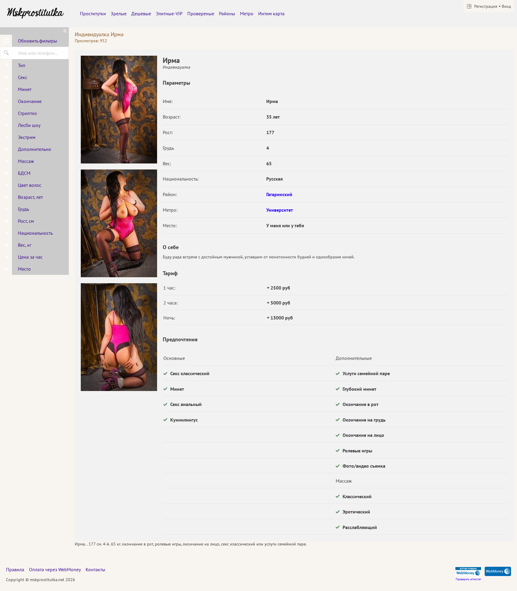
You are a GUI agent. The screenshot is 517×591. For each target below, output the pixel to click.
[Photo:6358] (119, 337)
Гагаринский (279, 194)
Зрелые (119, 13)
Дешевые (141, 13)
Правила (15, 569)
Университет (279, 210)
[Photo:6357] (119, 223)
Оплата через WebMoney (55, 569)
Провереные (200, 13)
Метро (246, 13)
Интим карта (271, 13)
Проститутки (93, 13)
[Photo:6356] (119, 109)
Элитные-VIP (169, 13)
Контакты (95, 569)
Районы (227, 13)
